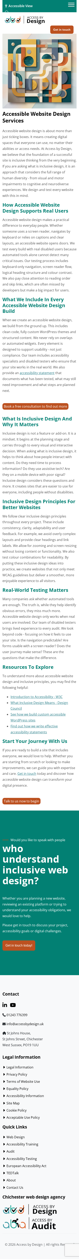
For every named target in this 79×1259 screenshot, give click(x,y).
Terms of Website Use (23, 1081)
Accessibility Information (25, 1096)
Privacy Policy (16, 1074)
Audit (10, 1151)
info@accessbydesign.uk (25, 1024)
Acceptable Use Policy (23, 1117)
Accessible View (20, 6)
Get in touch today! (18, 945)
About (11, 1180)
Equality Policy (17, 1088)
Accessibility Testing (21, 1158)
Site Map (13, 1103)
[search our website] (6, 12)
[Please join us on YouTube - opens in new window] (13, 1006)
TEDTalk (12, 1173)
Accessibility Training (22, 1144)
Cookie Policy (16, 1110)
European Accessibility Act (26, 1166)
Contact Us (14, 1187)
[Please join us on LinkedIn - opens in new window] (4, 1006)
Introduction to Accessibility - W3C (37, 697)
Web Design (15, 1137)
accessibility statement (37, 373)
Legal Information (19, 1067)
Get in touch (26, 773)
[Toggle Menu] (71, 4)
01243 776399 (16, 1015)
